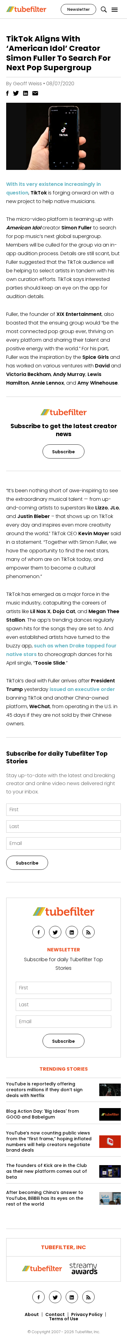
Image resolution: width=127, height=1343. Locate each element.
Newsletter (78, 9)
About (32, 1314)
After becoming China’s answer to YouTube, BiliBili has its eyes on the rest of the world (44, 1198)
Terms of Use (63, 1319)
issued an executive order (82, 689)
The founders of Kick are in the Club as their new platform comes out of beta (46, 1171)
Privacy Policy (86, 1314)
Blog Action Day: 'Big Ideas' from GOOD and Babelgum (42, 1114)
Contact (55, 1314)
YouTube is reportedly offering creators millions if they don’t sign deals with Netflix (44, 1090)
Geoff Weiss (27, 83)
